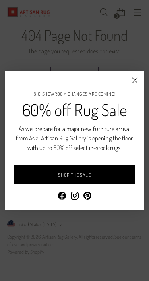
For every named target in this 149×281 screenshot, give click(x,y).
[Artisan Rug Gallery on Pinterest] (87, 197)
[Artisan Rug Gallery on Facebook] (62, 197)
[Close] (135, 80)
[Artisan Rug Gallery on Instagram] (74, 197)
